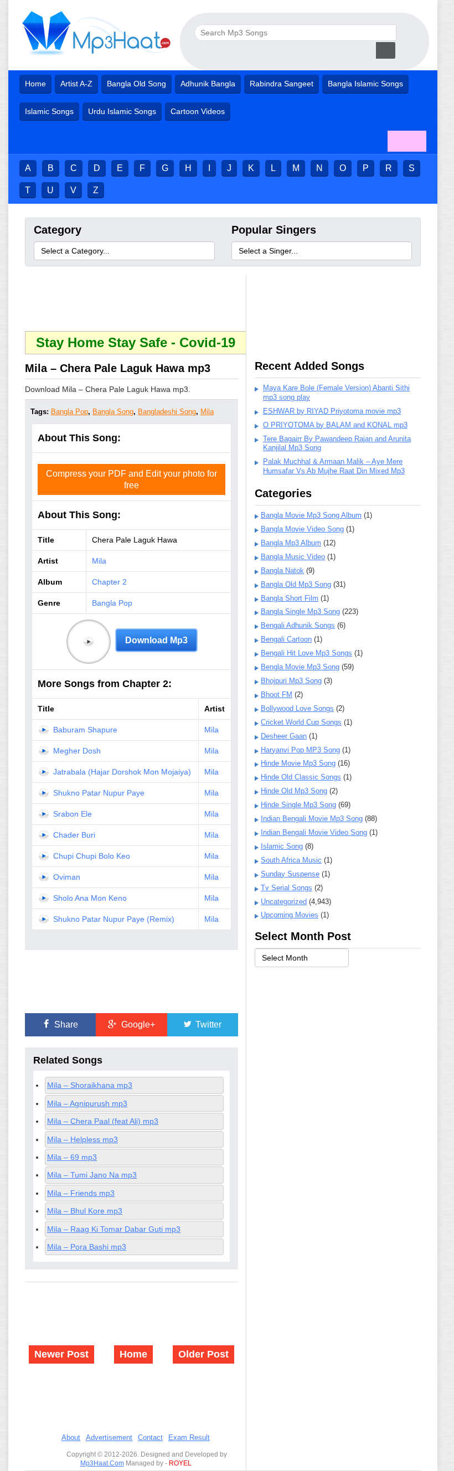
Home (35, 83)
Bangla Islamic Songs (365, 83)
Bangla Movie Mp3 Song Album (311, 515)
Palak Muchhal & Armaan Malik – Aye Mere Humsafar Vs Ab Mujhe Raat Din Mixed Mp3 (334, 466)
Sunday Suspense (290, 874)
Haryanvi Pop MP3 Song (300, 750)
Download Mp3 (156, 640)
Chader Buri (74, 834)
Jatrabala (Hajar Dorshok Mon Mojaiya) (122, 771)
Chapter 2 (109, 581)
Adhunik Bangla (207, 83)
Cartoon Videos (198, 111)
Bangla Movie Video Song (302, 529)
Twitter (207, 1024)
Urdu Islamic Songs (122, 111)
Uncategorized (284, 901)
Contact (150, 1437)
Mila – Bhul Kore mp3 (84, 1210)
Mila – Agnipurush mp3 (87, 1103)
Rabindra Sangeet (281, 83)
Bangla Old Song (136, 83)
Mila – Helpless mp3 (82, 1139)
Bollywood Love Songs (297, 708)
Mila (207, 411)
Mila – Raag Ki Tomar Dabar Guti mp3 (113, 1229)
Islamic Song (282, 846)
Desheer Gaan (284, 736)
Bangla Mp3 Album (291, 543)
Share (65, 1024)
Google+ (137, 1024)
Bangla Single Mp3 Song (300, 611)
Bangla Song (112, 411)
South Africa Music (291, 860)
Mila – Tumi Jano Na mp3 (92, 1174)
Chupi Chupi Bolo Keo (91, 855)
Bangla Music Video (293, 557)
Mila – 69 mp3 (72, 1157)
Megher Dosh (77, 750)
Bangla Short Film (289, 598)
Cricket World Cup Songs (301, 722)
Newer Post (61, 1354)
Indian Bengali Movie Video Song (314, 832)
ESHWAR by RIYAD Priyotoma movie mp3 (332, 411)
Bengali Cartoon (286, 639)
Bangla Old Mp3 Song (296, 584)
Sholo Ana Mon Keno (90, 898)
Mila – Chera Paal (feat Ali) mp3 (102, 1121)
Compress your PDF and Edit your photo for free (131, 479)
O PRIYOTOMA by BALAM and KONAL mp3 (335, 425)
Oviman (66, 877)
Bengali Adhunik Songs (298, 625)
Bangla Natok (282, 570)
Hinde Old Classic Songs (301, 777)
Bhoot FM (276, 694)
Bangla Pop (69, 411)
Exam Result (189, 1437)
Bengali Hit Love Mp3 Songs (306, 653)
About (70, 1437)
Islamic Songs (49, 111)
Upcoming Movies (289, 915)
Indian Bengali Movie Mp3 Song (312, 818)
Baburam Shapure (85, 729)
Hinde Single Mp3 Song (298, 805)
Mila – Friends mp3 (81, 1193)
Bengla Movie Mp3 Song (300, 667)
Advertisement (109, 1437)
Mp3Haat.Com (102, 1463)
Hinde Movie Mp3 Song (298, 763)
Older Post (203, 1354)
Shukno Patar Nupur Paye (99, 792)
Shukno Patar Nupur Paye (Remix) (113, 919)
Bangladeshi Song (167, 411)
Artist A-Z (76, 83)
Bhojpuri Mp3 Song (291, 681)
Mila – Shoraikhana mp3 (89, 1085)
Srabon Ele (72, 813)
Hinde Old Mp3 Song (294, 791)
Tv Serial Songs (286, 888)
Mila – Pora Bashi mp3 (86, 1246)
